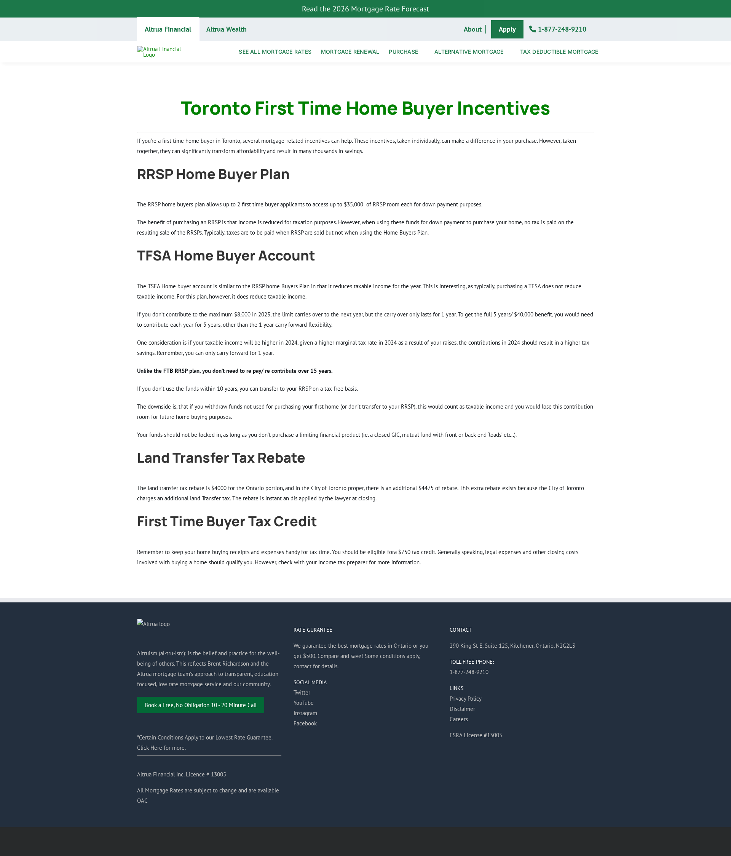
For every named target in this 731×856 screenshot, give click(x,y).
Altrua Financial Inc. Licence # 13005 (181, 774)
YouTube (304, 702)
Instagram (305, 713)
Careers (459, 719)
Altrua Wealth (226, 29)
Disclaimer (462, 708)
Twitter (302, 692)
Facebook (305, 723)
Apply (507, 29)
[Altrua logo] (163, 49)
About (473, 29)
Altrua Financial (168, 29)
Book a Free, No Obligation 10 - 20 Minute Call (201, 705)
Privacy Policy (466, 698)
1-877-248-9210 (561, 29)
